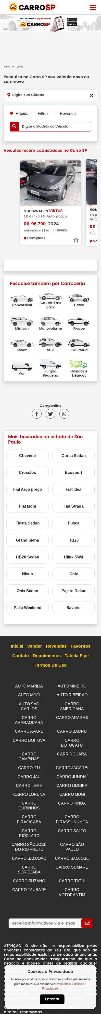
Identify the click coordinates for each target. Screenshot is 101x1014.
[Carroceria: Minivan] (22, 320)
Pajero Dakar (74, 591)
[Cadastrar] (87, 923)
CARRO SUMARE (72, 867)
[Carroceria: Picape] (79, 320)
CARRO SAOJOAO (29, 858)
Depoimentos (47, 655)
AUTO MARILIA (29, 686)
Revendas (56, 646)
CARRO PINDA (72, 803)
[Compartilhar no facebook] (37, 414)
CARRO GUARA (72, 754)
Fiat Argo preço (27, 489)
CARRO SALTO (72, 831)
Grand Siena (27, 540)
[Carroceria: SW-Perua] (79, 342)
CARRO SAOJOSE (72, 858)
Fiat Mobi (27, 506)
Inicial (17, 646)
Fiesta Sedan (27, 523)
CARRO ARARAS (72, 718)
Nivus (27, 574)
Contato (20, 655)
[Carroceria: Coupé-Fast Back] (50, 295)
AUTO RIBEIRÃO (72, 695)
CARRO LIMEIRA (72, 786)
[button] (91, 204)
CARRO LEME (29, 786)
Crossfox (27, 472)
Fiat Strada (73, 506)
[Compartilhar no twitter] (48, 414)
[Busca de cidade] (91, 95)
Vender (34, 646)
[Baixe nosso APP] (50, 23)
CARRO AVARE (29, 731)
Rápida (22, 113)
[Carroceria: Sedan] (22, 342)
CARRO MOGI (72, 794)
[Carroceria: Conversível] (22, 297)
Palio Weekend (27, 608)
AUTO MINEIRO (72, 686)
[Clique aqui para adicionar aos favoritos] (76, 240)
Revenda (68, 113)
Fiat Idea (73, 489)
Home (7, 66)
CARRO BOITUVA (29, 740)
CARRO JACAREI (72, 768)
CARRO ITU (29, 768)
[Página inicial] (92, 7)
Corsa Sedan (74, 456)
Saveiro (73, 608)
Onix (73, 574)
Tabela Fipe (77, 655)
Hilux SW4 (73, 557)
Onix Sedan (27, 591)
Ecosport (73, 472)
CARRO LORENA (29, 794)
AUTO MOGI (29, 695)
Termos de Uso (51, 665)
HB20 (73, 540)
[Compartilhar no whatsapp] (62, 414)
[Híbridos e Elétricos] (79, 363)
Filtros (43, 113)
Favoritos (80, 646)
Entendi (52, 999)
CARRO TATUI (72, 881)
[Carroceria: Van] (22, 365)
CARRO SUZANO (29, 881)
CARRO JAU (29, 777)
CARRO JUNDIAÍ (72, 777)
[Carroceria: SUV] (50, 342)
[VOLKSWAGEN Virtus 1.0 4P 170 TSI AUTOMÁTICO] (50, 183)
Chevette (27, 456)
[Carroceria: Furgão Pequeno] (50, 363)
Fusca (73, 523)
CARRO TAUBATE (29, 890)
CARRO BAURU (72, 731)
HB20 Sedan (27, 557)
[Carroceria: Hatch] (79, 297)
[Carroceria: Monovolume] (50, 320)
